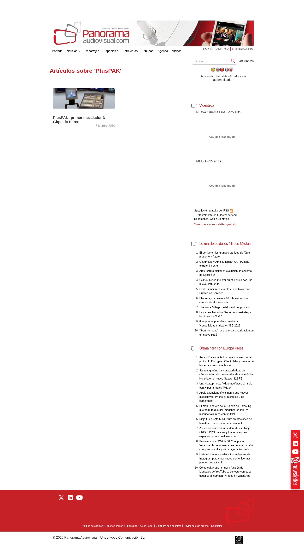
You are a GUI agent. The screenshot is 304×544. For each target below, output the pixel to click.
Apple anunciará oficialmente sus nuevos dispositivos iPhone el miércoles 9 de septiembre (224, 396)
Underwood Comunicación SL (122, 537)
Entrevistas (130, 51)
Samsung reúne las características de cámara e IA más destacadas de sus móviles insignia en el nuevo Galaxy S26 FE (226, 374)
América (222, 49)
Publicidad (132, 526)
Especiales (110, 51)
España (209, 49)
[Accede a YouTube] (295, 451)
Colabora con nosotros (168, 526)
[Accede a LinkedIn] (295, 443)
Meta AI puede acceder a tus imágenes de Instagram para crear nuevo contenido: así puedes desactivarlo (224, 458)
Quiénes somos (114, 526)
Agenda (163, 51)
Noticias (72, 51)
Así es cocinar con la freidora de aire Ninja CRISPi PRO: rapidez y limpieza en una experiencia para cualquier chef (224, 432)
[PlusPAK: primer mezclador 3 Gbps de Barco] (88, 98)
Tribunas (147, 51)
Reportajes (92, 51)
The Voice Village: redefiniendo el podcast (224, 307)
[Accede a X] (295, 435)
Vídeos (177, 51)
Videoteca (206, 105)
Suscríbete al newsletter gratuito (215, 224)
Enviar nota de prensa (196, 526)
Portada (57, 50)
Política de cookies (92, 526)
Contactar (216, 526)
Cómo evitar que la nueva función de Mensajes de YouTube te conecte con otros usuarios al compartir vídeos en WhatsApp (225, 471)
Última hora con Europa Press (221, 348)
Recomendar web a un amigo (211, 218)
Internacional (243, 49)
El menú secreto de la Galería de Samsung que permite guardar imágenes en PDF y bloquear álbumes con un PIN (225, 410)
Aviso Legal (146, 526)
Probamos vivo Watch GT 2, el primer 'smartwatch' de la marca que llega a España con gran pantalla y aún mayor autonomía (226, 445)
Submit (233, 61)
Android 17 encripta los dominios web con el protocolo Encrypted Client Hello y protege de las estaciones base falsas (226, 361)
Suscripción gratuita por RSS (212, 210)
